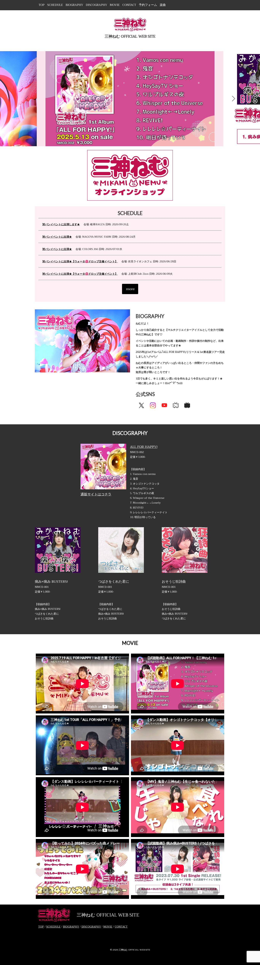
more (130, 289)
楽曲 (163, 5)
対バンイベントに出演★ (57, 236)
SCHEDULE (55, 5)
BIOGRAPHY (74, 5)
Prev (27, 99)
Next (233, 99)
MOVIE (115, 5)
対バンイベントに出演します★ (61, 224)
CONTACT (129, 5)
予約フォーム (148, 5)
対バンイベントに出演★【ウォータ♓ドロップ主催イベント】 (80, 261)
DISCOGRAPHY (96, 5)
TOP (42, 5)
